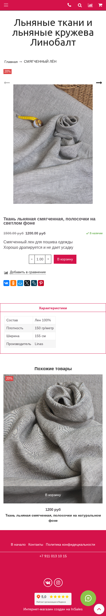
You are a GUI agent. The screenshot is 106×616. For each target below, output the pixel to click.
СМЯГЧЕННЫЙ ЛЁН (40, 61)
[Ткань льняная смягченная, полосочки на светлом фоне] (53, 144)
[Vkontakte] (48, 582)
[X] (27, 283)
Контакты (35, 544)
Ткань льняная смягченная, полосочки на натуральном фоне (53, 517)
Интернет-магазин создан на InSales (53, 609)
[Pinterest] (41, 283)
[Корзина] (100, 5)
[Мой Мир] (20, 283)
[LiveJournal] (34, 283)
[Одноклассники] (13, 283)
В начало (18, 544)
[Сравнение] (90, 5)
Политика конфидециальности (70, 544)
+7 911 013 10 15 (53, 556)
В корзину (53, 495)
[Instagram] (58, 582)
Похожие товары (53, 368)
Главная (11, 62)
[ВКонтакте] (6, 283)
